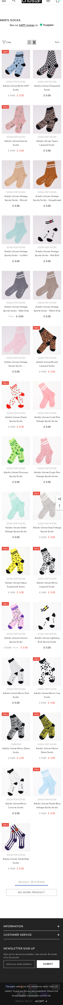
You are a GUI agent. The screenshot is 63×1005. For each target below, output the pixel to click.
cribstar (16, 744)
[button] (29, 42)
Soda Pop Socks (15, 81)
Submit (48, 964)
